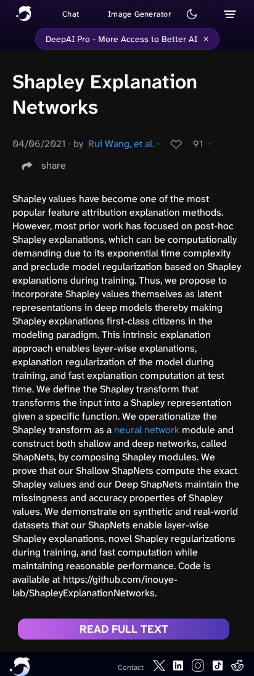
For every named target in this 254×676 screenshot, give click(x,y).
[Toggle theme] (192, 14)
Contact (131, 667)
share (53, 165)
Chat (70, 14)
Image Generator (139, 14)
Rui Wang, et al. (121, 143)
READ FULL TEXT (124, 629)
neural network (146, 429)
